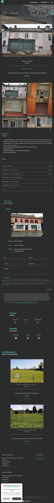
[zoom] (14, 98)
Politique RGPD (38, 497)
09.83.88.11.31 (5, 463)
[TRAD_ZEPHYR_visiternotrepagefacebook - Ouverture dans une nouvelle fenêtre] (38, 458)
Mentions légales (24, 497)
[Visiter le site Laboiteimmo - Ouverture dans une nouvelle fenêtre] (27, 500)
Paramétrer (6, 498)
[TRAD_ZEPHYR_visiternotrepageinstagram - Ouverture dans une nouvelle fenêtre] (41, 458)
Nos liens (33, 497)
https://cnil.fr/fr (34, 297)
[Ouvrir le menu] (52, 2)
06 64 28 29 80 (18, 241)
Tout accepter (16, 498)
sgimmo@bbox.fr (19, 245)
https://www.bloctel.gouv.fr (44, 299)
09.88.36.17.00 (5, 479)
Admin (29, 497)
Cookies (43, 497)
